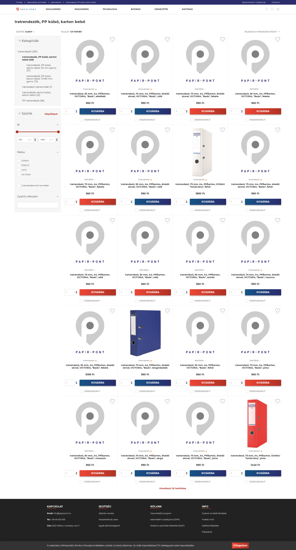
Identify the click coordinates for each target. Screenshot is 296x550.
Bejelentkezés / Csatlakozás (253, 2)
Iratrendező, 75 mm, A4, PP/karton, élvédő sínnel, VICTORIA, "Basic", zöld (145, 95)
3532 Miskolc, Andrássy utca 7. (66, 526)
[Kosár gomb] (278, 9)
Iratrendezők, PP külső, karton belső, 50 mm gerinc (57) (41, 68)
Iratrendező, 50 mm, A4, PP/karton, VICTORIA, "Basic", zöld (145, 276)
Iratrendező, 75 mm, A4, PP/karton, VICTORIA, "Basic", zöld (90, 276)
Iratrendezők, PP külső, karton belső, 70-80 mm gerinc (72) (39, 79)
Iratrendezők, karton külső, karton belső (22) (36, 94)
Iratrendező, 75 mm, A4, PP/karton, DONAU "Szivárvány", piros (255, 457)
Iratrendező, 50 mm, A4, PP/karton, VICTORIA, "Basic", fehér (200, 366)
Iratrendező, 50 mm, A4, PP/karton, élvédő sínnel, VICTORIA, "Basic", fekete (90, 366)
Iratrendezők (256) (27, 51)
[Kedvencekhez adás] (112, 39)
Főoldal (19, 2)
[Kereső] (266, 9)
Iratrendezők (56, 2)
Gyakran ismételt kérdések (214, 513)
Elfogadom (240, 545)
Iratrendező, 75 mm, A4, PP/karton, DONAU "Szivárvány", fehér (200, 185)
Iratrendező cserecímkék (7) (37, 87)
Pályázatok (207, 532)
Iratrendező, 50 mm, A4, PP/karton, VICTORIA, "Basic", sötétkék (90, 95)
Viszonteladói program (160, 513)
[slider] (17, 131)
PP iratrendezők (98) (33, 100)
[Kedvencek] (272, 9)
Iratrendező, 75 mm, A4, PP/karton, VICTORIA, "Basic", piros (255, 366)
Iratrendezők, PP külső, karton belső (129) (39, 58)
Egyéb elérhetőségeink (109, 526)
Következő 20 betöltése (172, 488)
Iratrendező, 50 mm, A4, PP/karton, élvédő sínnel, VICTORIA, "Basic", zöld (145, 185)
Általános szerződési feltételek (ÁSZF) (167, 526)
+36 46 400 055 (58, 519)
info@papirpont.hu (62, 513)
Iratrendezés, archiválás (36, 2)
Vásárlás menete (106, 513)
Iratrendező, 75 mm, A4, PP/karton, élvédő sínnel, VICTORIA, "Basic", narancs (255, 276)
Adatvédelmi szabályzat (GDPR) (165, 519)
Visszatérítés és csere (108, 519)
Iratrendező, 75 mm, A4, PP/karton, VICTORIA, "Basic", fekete (90, 185)
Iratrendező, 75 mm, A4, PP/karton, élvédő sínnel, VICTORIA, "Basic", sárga (145, 457)
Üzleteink (276, 2)
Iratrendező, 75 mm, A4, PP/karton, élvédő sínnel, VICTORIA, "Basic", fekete (200, 95)
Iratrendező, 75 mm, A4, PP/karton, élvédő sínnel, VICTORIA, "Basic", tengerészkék (145, 366)
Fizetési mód (208, 519)
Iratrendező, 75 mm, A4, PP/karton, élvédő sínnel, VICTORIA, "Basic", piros (200, 457)
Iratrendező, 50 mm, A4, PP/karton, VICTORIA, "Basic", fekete (255, 95)
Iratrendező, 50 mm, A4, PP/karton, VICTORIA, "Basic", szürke (200, 276)
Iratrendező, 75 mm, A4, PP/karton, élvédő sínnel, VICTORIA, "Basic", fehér (255, 185)
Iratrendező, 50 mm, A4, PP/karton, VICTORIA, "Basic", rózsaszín (90, 457)
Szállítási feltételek (210, 526)
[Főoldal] (25, 9)
